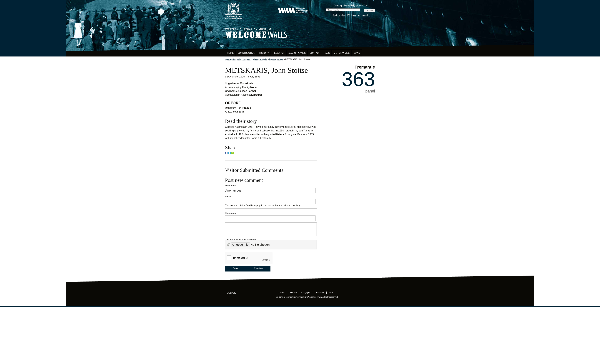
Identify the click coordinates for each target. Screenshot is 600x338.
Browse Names (276, 59)
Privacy (293, 292)
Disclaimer (319, 292)
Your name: (231, 185)
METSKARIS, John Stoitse (266, 70)
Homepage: (231, 213)
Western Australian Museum (293, 11)
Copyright (305, 292)
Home (230, 53)
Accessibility (349, 5)
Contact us (362, 5)
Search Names (297, 53)
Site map (338, 5)
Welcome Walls (300, 32)
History (264, 53)
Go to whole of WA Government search (350, 15)
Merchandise (342, 53)
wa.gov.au (231, 293)
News (356, 53)
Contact (315, 53)
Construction (246, 53)
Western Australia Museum (233, 11)
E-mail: (228, 196)
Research (279, 53)
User (331, 292)
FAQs (327, 53)
